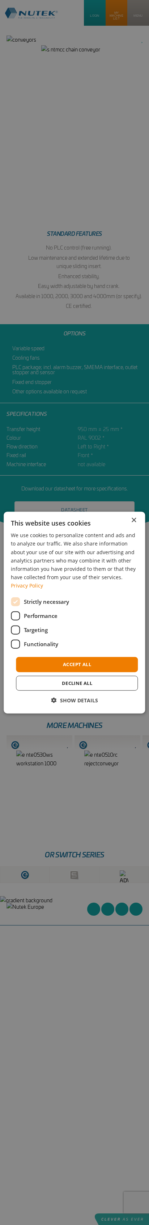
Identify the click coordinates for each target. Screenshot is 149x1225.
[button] (74, 700)
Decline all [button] (77, 683)
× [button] (133, 520)
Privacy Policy (27, 585)
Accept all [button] (77, 664)
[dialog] (74, 613)
